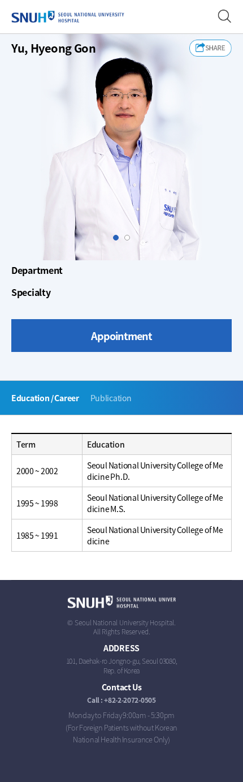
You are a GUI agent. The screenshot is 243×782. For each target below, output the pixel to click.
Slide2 (129, 237)
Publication (111, 397)
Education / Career (45, 397)
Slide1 (118, 237)
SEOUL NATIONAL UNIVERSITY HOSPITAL (67, 16)
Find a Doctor (225, 16)
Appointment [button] (121, 335)
